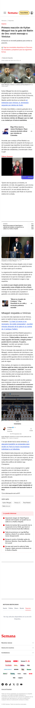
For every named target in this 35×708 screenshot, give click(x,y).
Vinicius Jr (17, 502)
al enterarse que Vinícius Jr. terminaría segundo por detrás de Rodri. (14, 102)
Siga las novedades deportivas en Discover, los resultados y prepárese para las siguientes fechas (16, 50)
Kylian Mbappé (7, 502)
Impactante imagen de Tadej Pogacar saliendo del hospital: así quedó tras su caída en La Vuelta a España (13, 227)
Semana (3, 20)
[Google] (2, 684)
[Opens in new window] (6, 684)
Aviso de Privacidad (8, 689)
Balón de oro (6, 506)
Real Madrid (26, 502)
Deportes (11, 20)
